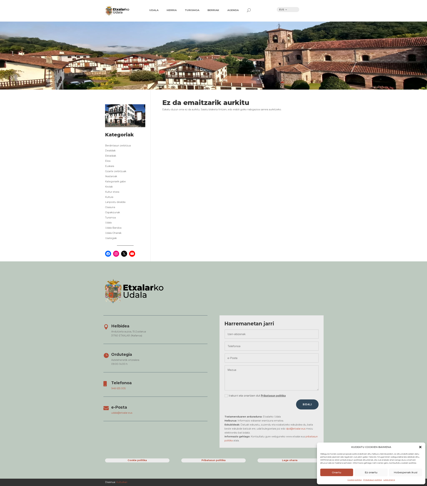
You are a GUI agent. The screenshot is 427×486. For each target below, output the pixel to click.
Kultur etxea (112, 191)
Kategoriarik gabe (115, 181)
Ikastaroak (111, 176)
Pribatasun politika (372, 479)
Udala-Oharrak (113, 232)
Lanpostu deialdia (115, 202)
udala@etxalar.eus (121, 412)
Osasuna (110, 207)
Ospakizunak (112, 212)
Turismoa (110, 217)
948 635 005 (118, 388)
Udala (108, 222)
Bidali (307, 404)
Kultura (109, 197)
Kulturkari (121, 482)
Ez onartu (371, 472)
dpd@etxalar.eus (295, 428)
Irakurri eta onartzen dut (257, 395)
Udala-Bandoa (113, 227)
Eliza (107, 160)
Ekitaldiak (110, 155)
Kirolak (109, 186)
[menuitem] (153, 10)
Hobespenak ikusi (405, 472)
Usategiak (111, 238)
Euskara (109, 166)
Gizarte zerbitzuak (115, 171)
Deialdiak (110, 150)
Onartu (336, 472)
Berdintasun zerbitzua (118, 145)
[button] (420, 447)
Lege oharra (389, 479)
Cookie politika (354, 479)
